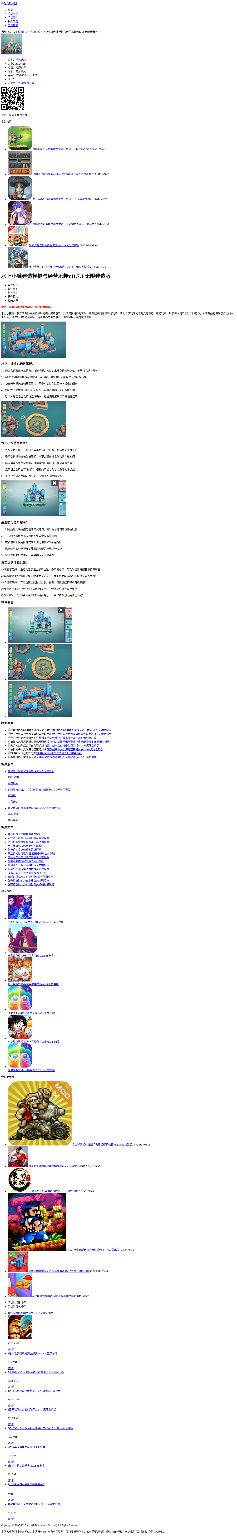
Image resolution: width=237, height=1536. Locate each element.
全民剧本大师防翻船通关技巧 (24, 834)
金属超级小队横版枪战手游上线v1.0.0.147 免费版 (60, 149)
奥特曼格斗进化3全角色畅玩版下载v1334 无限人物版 (59, 266)
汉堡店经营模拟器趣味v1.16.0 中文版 (53, 1296)
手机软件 (13, 17)
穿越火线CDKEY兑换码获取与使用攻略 (30, 876)
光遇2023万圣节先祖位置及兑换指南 (28, 865)
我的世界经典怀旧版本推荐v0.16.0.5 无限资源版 (69, 738)
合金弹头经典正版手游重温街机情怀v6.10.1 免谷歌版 (102, 1144)
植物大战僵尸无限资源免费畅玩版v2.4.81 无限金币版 (80, 741)
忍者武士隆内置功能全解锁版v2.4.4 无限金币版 (55, 1166)
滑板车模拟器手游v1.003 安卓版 (27, 1447)
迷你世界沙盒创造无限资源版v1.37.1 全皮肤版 (70, 757)
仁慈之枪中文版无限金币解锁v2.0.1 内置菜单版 (92, 1249)
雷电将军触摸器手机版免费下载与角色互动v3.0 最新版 (63, 224)
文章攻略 (13, 25)
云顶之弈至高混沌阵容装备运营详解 (28, 857)
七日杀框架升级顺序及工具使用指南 (28, 842)
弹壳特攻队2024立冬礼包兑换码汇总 (28, 880)
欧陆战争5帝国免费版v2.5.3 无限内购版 (31, 1313)
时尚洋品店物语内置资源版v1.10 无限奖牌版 (54, 245)
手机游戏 (13, 13)
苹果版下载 (27, 83)
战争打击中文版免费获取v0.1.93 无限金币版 (35, 1504)
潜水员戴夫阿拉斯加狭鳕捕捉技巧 (27, 873)
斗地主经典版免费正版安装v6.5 (26, 1484)
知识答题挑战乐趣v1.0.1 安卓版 (26, 1465)
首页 (10, 10)
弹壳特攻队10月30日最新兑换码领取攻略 (31, 884)
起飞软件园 (20, 31)
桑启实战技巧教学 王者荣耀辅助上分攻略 (31, 853)
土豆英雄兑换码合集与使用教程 (26, 845)
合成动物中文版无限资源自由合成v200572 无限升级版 (59, 1271)
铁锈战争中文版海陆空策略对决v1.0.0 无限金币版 (75, 749)
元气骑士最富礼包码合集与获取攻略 (28, 838)
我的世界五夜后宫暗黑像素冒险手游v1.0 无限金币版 (82, 734)
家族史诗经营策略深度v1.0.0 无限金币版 (55, 1191)
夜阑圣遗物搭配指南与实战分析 (26, 861)
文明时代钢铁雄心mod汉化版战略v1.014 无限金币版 (62, 174)
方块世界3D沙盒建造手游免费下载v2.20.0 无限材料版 (80, 730)
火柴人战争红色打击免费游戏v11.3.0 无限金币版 (71, 745)
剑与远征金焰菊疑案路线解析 (24, 849)
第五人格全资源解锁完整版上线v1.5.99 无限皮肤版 (61, 199)
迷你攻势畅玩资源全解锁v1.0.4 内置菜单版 (33, 1353)
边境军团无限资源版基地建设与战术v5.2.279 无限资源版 (41, 1428)
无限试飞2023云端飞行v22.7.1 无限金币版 (32, 1409)
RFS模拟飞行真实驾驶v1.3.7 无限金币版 (59, 753)
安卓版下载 (14, 83)
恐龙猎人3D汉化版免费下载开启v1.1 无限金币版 (36, 1372)
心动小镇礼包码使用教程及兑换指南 (28, 869)
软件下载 (13, 21)
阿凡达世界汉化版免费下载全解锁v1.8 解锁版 (35, 1391)
